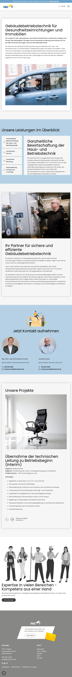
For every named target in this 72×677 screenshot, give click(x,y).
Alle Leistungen (9, 600)
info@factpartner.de (9, 659)
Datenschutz (15, 667)
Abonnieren (30, 635)
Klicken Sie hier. (54, 1)
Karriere (39, 654)
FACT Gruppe (41, 651)
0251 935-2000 (7, 657)
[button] (68, 6)
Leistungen (40, 649)
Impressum (6, 667)
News (39, 656)
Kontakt (39, 658)
